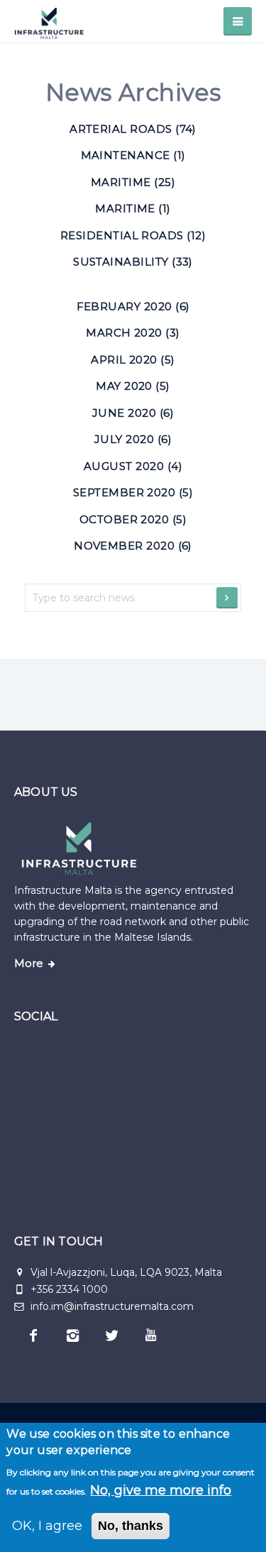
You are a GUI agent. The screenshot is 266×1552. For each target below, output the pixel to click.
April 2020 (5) (133, 359)
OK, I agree (47, 1526)
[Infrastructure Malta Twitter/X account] (111, 1335)
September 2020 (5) (133, 492)
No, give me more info (160, 1490)
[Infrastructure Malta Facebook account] (33, 1335)
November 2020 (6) (133, 545)
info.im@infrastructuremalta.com (111, 1306)
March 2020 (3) (133, 332)
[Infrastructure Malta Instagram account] (72, 1335)
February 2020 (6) (133, 306)
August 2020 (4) (133, 466)
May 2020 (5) (133, 386)
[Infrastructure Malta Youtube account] (150, 1335)
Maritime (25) (133, 182)
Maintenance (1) (133, 155)
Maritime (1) (133, 208)
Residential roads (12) (133, 235)
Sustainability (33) (133, 261)
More (28, 963)
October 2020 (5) (133, 519)
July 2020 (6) (133, 439)
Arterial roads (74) (133, 129)
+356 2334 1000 (69, 1289)
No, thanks (130, 1526)
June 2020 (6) (133, 413)
